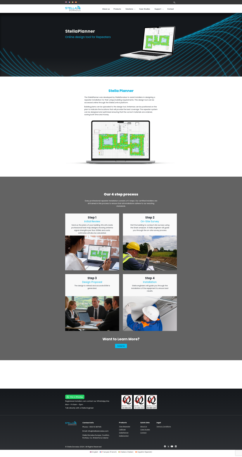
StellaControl (123, 436)
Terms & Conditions (163, 426)
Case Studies (145, 429)
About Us (143, 426)
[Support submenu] (163, 9)
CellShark (122, 429)
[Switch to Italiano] (72, 2)
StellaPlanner (123, 433)
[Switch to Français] (69, 2)
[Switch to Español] (76, 2)
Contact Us (121, 346)
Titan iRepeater (124, 426)
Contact (143, 433)
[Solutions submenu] (134, 9)
